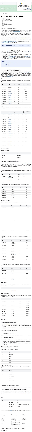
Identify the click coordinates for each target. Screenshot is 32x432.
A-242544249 (9, 131)
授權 (10, 428)
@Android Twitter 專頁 (14, 415)
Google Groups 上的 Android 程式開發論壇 (15, 423)
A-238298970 (9, 125)
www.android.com (24, 419)
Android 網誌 (13, 418)
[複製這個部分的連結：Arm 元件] (5, 182)
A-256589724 (9, 137)
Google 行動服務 (10, 57)
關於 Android (2, 428)
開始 (29, 9)
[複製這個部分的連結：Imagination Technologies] (11, 200)
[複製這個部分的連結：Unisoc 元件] (6, 263)
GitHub (2, 423)
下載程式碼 (2, 418)
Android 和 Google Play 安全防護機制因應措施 (9, 41)
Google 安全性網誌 (13, 419)
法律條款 (8, 428)
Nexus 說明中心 (23, 418)
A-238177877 (9, 133)
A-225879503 (9, 121)
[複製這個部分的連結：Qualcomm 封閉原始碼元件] (11, 293)
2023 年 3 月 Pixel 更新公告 (9, 45)
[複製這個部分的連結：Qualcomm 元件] (7, 282)
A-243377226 (9, 129)
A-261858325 (9, 97)
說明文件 (2, 3)
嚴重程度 (28, 72)
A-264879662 (9, 114)
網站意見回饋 (15, 428)
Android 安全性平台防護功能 (5, 42)
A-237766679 (9, 91)
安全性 (6, 13)
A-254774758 (9, 116)
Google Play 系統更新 (10, 76)
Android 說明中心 (24, 415)
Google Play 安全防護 (26, 51)
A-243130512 (9, 135)
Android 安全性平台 (6, 51)
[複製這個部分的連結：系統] (3, 106)
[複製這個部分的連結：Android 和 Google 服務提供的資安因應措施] (20, 50)
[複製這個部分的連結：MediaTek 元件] (7, 235)
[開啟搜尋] (21, 0)
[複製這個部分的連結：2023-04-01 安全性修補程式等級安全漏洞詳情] (21, 70)
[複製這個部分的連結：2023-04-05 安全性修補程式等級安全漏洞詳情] (21, 161)
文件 (3, 13)
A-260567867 (9, 99)
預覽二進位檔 (2, 419)
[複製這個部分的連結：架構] (3, 78)
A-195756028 (9, 103)
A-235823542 (9, 89)
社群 (5, 428)
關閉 (25, 9)
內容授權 (11, 410)
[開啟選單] (1, 1)
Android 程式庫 (3, 415)
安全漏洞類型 (25, 72)
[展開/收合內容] (6, 18)
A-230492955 (9, 87)
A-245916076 (9, 139)
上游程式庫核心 (10, 177)
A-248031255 (9, 95)
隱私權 (12, 428)
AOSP (1, 13)
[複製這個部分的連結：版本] (3, 397)
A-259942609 (9, 101)
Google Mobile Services (24, 420)
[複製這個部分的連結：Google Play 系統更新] (9, 148)
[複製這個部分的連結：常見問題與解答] (8, 319)
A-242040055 (10, 93)
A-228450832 (9, 127)
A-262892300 (9, 123)
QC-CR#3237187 (13, 290)
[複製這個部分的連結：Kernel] (4, 168)
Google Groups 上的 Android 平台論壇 (15, 421)
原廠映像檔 (2, 420)
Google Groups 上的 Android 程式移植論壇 (15, 424)
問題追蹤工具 (23, 423)
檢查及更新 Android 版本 (16, 31)
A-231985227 (9, 119)
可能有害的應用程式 (27, 56)
